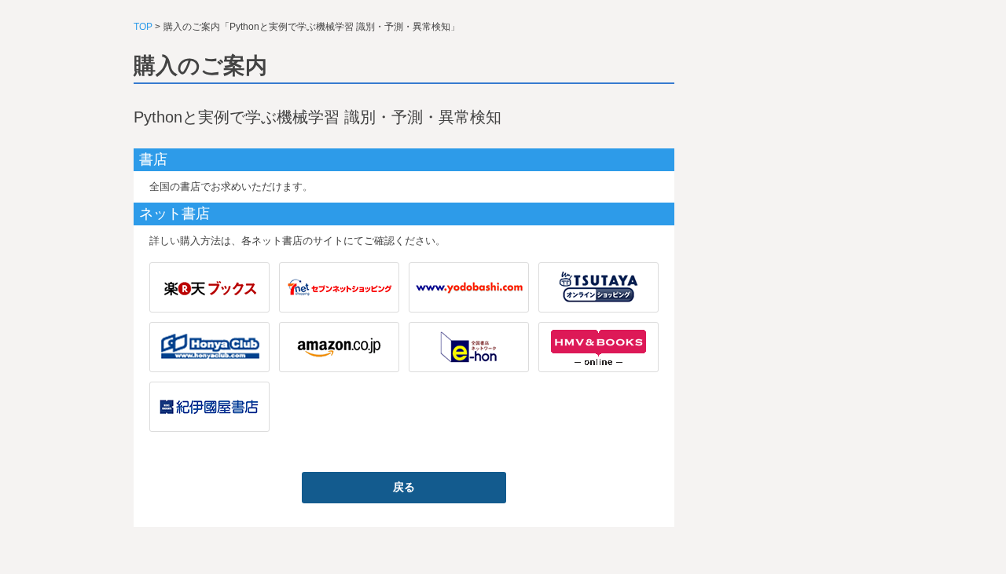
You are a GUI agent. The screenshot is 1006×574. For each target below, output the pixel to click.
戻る (404, 487)
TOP (143, 26)
